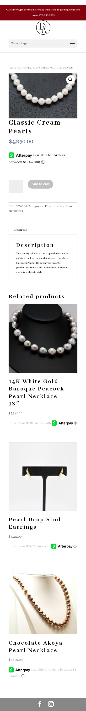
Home (12, 68)
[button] (70, 79)
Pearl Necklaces (41, 68)
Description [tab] (20, 230)
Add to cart (40, 184)
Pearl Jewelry (24, 68)
